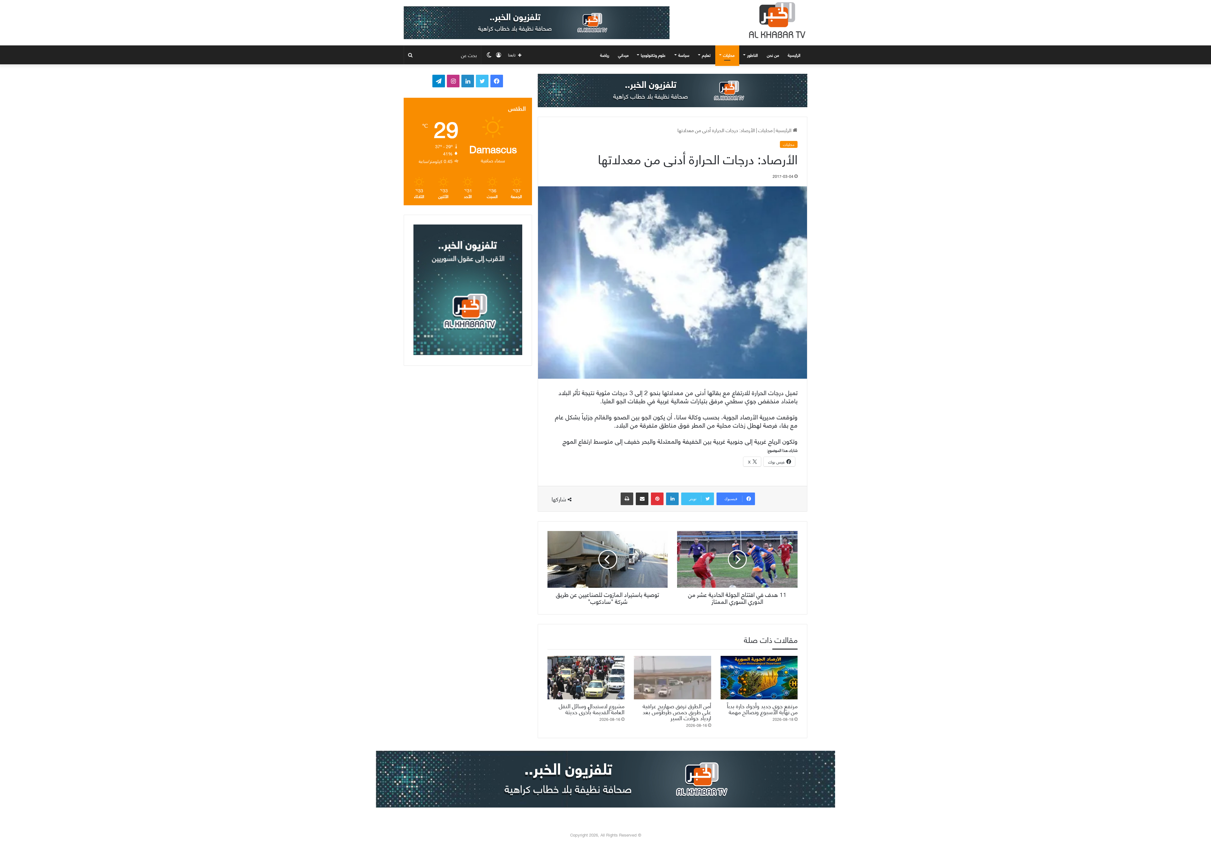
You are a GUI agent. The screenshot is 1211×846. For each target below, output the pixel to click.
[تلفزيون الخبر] (775, 20)
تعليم (706, 55)
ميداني (623, 55)
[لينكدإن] (672, 499)
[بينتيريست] (657, 499)
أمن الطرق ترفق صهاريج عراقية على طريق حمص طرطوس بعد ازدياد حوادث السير (677, 711)
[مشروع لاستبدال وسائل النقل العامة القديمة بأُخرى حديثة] (585, 677)
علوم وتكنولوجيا (653, 55)
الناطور (752, 55)
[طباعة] (627, 499)
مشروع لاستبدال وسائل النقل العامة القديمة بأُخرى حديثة (591, 708)
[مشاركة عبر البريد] (642, 499)
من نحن (773, 55)
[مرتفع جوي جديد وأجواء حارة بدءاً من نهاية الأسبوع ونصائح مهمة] (759, 677)
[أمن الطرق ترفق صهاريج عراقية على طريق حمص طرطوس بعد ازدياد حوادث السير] (672, 677)
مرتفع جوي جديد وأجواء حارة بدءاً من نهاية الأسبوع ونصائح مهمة (762, 708)
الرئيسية (795, 55)
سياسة (683, 55)
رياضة (604, 55)
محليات (728, 55)
